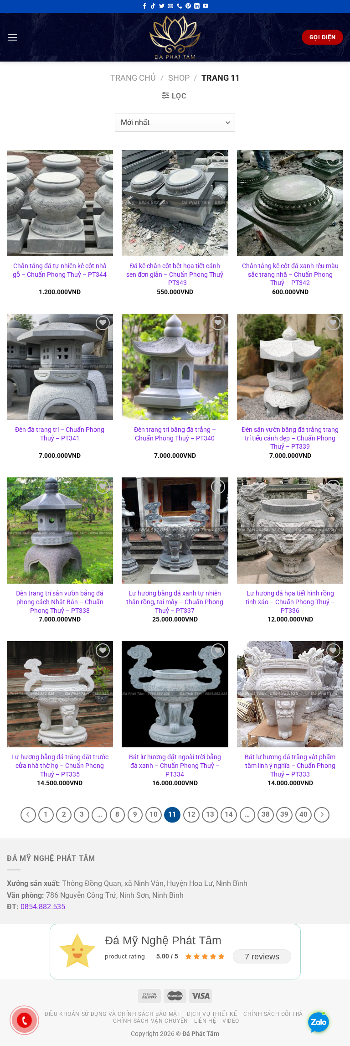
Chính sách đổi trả (273, 1014)
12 (191, 814)
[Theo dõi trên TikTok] (153, 6)
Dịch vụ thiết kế (212, 1014)
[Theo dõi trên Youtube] (205, 6)
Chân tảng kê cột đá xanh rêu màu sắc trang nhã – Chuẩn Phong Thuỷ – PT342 (290, 274)
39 (284, 814)
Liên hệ (205, 1021)
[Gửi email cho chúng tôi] (170, 6)
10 (153, 814)
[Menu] (12, 37)
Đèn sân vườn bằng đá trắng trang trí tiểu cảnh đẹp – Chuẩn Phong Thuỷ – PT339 (290, 438)
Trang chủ (133, 78)
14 (229, 814)
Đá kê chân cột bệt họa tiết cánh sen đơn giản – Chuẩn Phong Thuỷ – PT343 (174, 274)
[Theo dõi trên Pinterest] (188, 6)
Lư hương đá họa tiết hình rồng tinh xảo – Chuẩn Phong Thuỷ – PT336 (290, 602)
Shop (179, 78)
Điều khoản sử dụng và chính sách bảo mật (112, 1014)
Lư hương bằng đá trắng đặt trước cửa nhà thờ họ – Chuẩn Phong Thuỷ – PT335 (59, 765)
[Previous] (28, 815)
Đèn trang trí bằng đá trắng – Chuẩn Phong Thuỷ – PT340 (175, 434)
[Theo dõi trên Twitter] (162, 6)
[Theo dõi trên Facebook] (144, 6)
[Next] (321, 815)
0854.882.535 (43, 906)
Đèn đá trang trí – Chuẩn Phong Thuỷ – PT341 (59, 434)
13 (210, 814)
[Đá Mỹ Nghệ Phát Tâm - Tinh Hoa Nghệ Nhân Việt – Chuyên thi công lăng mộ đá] (175, 37)
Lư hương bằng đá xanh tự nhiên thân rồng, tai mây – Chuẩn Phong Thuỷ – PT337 (174, 602)
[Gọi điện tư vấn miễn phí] (179, 6)
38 (266, 814)
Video (230, 1021)
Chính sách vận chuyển (150, 1021)
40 (303, 814)
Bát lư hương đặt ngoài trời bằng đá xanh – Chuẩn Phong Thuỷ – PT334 (175, 765)
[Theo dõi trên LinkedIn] (197, 6)
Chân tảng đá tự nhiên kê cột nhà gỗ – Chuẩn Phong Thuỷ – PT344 (60, 270)
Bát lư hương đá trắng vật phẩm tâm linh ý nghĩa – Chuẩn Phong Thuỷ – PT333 (290, 765)
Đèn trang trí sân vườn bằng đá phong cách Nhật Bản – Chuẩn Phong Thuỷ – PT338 (59, 602)
